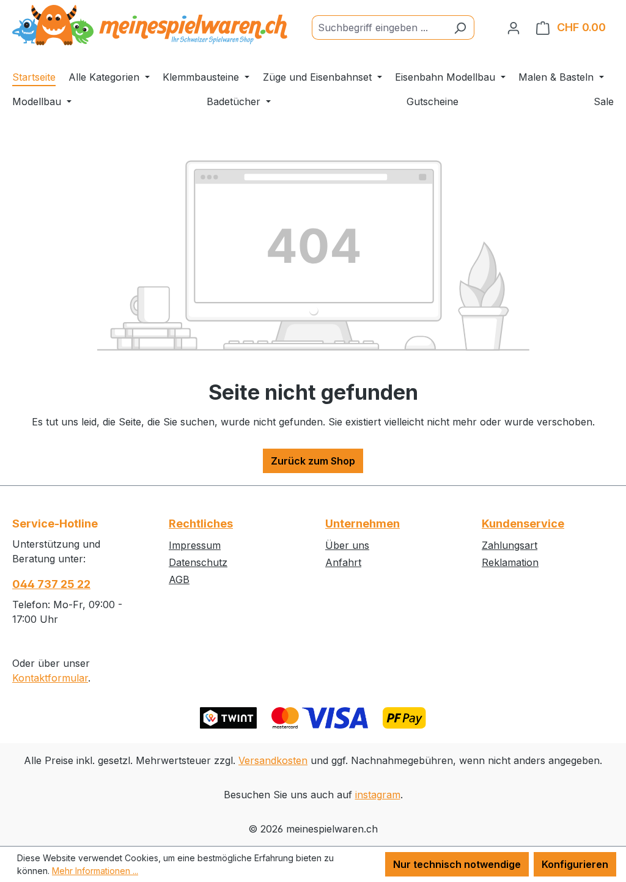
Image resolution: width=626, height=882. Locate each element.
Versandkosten (272, 760)
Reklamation (510, 562)
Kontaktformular (50, 678)
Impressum (195, 545)
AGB (179, 579)
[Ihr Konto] (513, 27)
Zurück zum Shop (313, 461)
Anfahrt (343, 562)
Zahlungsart (509, 545)
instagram (377, 794)
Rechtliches (201, 523)
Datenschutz (198, 562)
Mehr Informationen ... (95, 870)
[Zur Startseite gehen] (149, 25)
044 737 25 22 (51, 584)
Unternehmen (362, 523)
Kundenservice (523, 523)
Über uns (347, 545)
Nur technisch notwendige (457, 864)
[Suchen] (460, 27)
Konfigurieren (575, 864)
